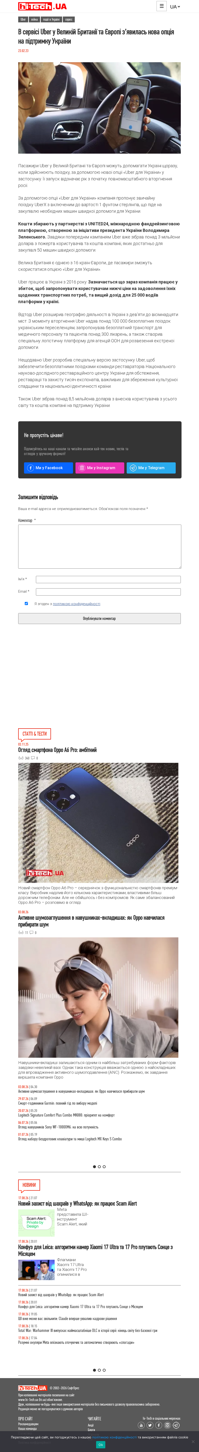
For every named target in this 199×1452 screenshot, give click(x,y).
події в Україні (51, 19)
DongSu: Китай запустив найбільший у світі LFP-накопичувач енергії (66, 1330)
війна (34, 19)
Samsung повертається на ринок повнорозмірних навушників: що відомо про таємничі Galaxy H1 (87, 1306)
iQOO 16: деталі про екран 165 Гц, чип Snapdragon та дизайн (60, 1318)
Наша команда (27, 1428)
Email (23, 591)
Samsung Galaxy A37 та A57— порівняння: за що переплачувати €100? (68, 1127)
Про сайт (25, 1419)
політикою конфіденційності (76, 604)
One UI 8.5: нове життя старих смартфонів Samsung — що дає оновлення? (71, 1091)
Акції (91, 1425)
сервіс (68, 19)
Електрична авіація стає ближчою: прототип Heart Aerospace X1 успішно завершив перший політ (86, 1294)
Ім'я (22, 579)
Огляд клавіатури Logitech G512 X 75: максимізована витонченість (65, 1103)
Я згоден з (67, 604)
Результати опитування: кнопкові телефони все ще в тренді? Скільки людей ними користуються (85, 1342)
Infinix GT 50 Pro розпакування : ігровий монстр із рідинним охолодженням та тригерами (81, 1115)
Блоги (91, 1429)
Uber (23, 19)
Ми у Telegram (151, 468)
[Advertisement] (62, 687)
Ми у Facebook (49, 468)
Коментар (27, 520)
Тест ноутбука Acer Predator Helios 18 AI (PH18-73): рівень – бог (63, 1139)
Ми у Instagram (101, 468)
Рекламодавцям (28, 1424)
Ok (101, 1445)
